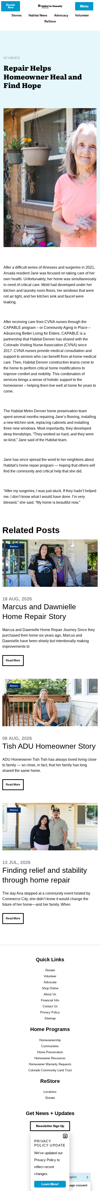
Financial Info (50, 1000)
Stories (16, 15)
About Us (50, 994)
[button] (65, 1136)
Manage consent (75, 1185)
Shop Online (50, 988)
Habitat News (38, 15)
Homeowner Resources (50, 1058)
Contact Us (50, 1006)
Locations (50, 1092)
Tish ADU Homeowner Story (49, 746)
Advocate (50, 982)
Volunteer (82, 15)
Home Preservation (50, 1052)
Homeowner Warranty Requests (50, 1064)
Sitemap (50, 1018)
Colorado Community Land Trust (50, 1070)
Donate (50, 970)
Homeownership (50, 1040)
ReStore (50, 21)
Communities (50, 1046)
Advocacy (61, 15)
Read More (13, 660)
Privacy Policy (50, 1012)
